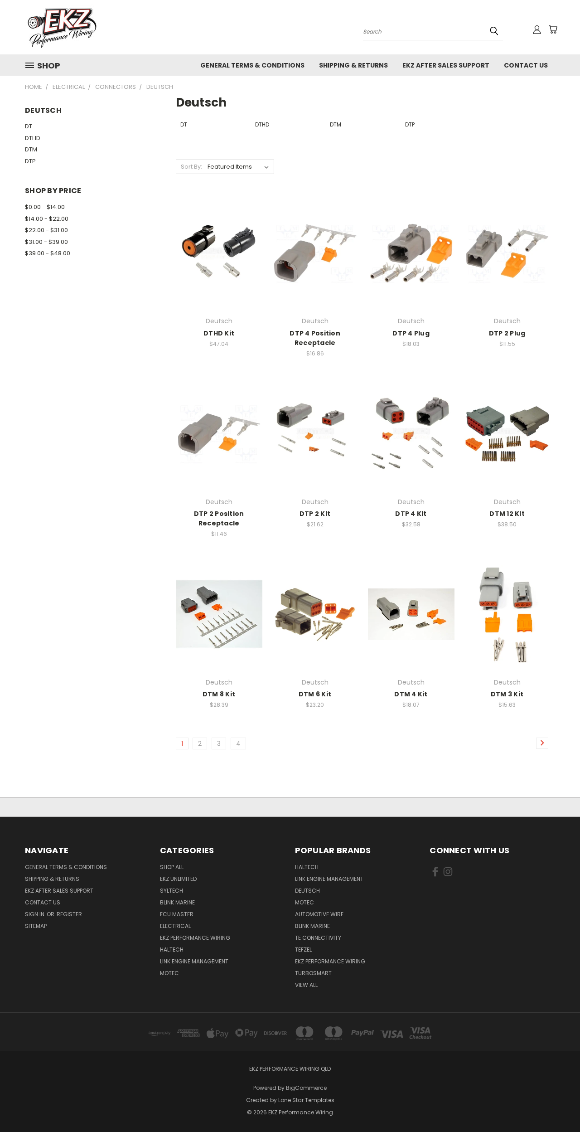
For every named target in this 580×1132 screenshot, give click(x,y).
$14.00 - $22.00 (46, 218)
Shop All (172, 867)
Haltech (172, 949)
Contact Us (526, 65)
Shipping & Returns (353, 65)
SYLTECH (171, 890)
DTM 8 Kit (219, 694)
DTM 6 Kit (315, 694)
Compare (216, 252)
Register (69, 914)
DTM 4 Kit (410, 694)
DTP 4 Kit (410, 513)
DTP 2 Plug (507, 333)
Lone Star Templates (306, 1100)
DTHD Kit (218, 333)
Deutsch (307, 890)
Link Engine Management (194, 961)
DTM (31, 149)
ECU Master (176, 914)
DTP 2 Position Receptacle (219, 518)
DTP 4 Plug (411, 333)
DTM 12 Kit (507, 513)
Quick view (218, 234)
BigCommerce (306, 1088)
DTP (30, 161)
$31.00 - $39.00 (46, 242)
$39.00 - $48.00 (47, 253)
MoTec (169, 973)
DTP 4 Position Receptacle (315, 338)
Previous (556, 1104)
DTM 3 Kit (507, 694)
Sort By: (191, 166)
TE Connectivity (318, 938)
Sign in (35, 914)
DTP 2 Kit (315, 513)
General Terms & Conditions (252, 65)
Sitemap (36, 926)
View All (306, 985)
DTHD (32, 138)
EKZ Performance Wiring (195, 938)
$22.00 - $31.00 (46, 230)
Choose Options (219, 269)
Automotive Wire (319, 914)
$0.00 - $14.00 (45, 207)
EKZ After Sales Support (445, 65)
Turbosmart (313, 973)
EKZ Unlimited (178, 879)
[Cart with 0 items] (552, 29)
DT (28, 126)
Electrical (175, 926)
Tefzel (303, 949)
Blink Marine (177, 902)
